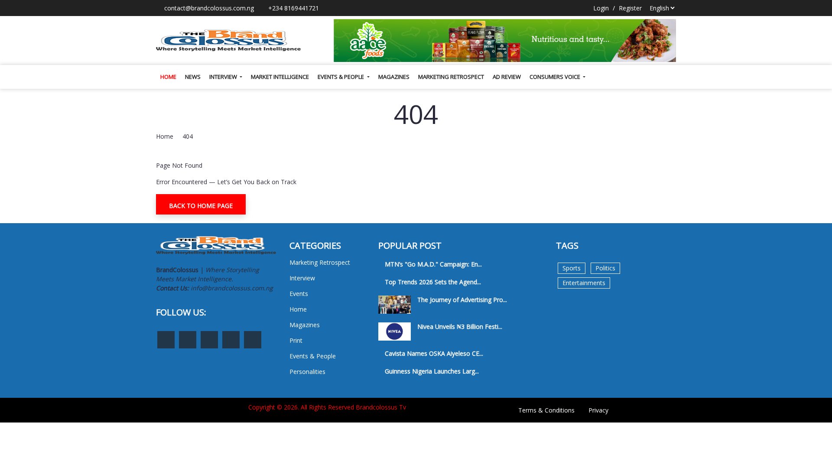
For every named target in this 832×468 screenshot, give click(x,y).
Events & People (341, 77)
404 (187, 136)
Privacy (598, 410)
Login (601, 8)
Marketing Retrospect (451, 77)
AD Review (507, 77)
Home (168, 77)
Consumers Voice (556, 77)
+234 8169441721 (292, 8)
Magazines (394, 77)
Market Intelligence (280, 77)
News (193, 77)
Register (630, 8)
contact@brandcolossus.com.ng (208, 8)
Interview (223, 77)
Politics (605, 268)
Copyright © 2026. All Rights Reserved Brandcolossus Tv (327, 407)
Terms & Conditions (546, 410)
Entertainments (583, 283)
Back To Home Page (201, 206)
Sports (571, 268)
